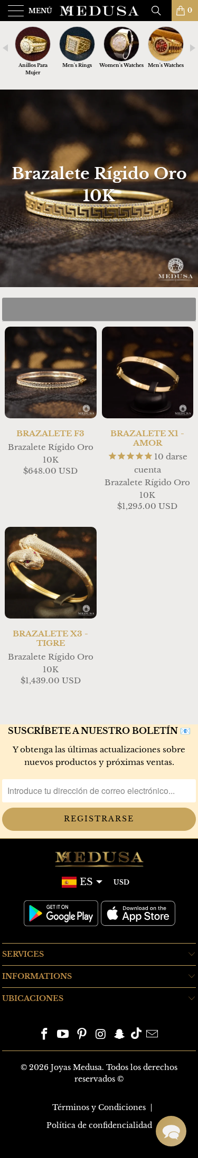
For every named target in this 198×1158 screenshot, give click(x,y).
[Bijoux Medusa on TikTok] (136, 1035)
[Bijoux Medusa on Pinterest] (82, 1035)
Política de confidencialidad (99, 1125)
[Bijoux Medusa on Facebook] (44, 1035)
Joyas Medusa (76, 1067)
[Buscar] (159, 10)
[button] (171, 1131)
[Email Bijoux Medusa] (153, 1035)
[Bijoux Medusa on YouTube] (63, 1035)
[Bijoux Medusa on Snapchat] (120, 1035)
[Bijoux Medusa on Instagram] (101, 1035)
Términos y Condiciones (99, 1107)
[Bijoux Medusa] (99, 10)
